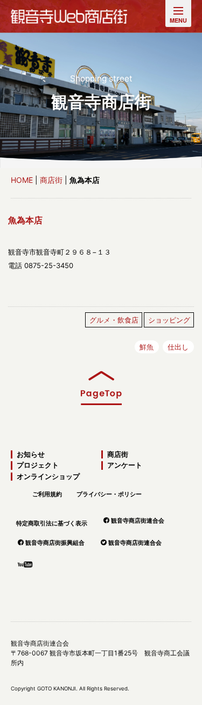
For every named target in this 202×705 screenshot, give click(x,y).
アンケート (124, 465)
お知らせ (31, 454)
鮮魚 (147, 347)
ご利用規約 (47, 494)
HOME (22, 179)
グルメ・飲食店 (113, 320)
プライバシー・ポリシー (109, 494)
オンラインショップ (48, 477)
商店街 (51, 179)
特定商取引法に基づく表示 (51, 523)
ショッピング (169, 320)
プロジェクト (38, 465)
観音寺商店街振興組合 (55, 542)
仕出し (178, 347)
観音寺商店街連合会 (137, 520)
